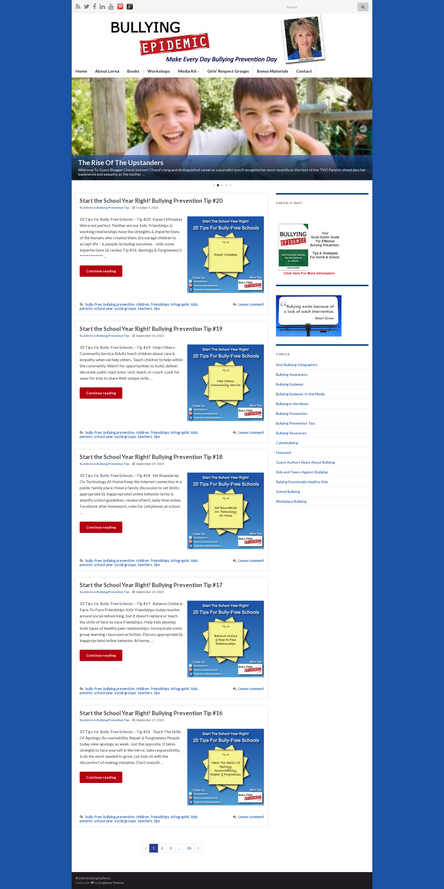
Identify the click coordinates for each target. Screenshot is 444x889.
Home (81, 71)
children (142, 304)
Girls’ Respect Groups (228, 71)
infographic (180, 304)
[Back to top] (432, 877)
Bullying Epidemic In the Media (300, 394)
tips (157, 308)
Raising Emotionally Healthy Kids (302, 482)
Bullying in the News (292, 404)
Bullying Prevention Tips (113, 207)
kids (194, 304)
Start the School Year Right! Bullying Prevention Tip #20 (151, 200)
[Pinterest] (120, 5)
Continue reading (101, 271)
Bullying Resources (291, 433)
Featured (283, 452)
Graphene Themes (111, 883)
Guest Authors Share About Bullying (305, 462)
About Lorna (107, 71)
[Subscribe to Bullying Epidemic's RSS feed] (78, 5)
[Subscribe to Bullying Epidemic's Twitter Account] (86, 5)
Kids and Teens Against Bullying (302, 472)
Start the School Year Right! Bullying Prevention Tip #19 (151, 328)
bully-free (94, 304)
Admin (88, 207)
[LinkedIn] (102, 5)
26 (189, 848)
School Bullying (288, 491)
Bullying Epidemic (290, 384)
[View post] (222, 129)
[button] (81, 129)
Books (133, 71)
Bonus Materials (272, 71)
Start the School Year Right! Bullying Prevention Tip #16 (151, 713)
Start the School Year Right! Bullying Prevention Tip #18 (151, 456)
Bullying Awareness (292, 374)
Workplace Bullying (291, 501)
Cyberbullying (287, 443)
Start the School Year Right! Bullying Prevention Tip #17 (151, 584)
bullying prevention (119, 304)
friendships (160, 304)
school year (103, 308)
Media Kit (187, 71)
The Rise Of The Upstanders (120, 162)
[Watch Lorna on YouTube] (111, 5)
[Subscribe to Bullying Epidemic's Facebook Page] (94, 5)
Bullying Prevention (291, 413)
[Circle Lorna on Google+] (130, 5)
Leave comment (251, 304)
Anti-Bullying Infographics (297, 364)
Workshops (158, 71)
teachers (145, 308)
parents (86, 308)
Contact (304, 71)
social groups (125, 308)
